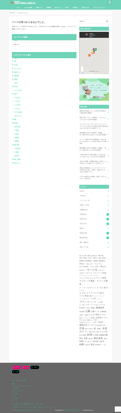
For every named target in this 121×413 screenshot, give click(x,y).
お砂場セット (82, 270)
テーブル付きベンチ (90, 287)
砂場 (89, 334)
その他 (15, 64)
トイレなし (82, 290)
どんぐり (101, 270)
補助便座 (90, 338)
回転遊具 (92, 317)
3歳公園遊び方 (93, 255)
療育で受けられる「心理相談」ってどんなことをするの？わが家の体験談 (93, 118)
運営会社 (75, 7)
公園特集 (48, 7)
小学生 (94, 322)
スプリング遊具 (100, 278)
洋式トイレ (83, 332)
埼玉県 (15, 86)
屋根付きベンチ (86, 325)
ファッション (17, 68)
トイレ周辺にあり (86, 296)
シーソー (96, 275)
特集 (90, 331)
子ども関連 (18, 112)
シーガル (90, 275)
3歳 (88, 255)
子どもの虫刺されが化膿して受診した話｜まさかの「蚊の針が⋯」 (93, 177)
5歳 (102, 255)
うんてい (98, 264)
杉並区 (17, 134)
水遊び (99, 329)
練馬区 (17, 137)
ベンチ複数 (100, 302)
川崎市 (17, 152)
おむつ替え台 (100, 266)
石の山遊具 (82, 335)
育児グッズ (58, 7)
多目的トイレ (102, 318)
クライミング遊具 (99, 273)
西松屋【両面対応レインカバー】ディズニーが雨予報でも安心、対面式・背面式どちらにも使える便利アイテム (93, 170)
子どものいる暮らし (86, 320)
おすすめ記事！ (84, 266)
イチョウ (88, 273)
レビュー (18, 108)
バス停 (93, 298)
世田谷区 (18, 126)
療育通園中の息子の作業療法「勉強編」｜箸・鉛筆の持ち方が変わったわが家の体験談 (93, 133)
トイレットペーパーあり (91, 293)
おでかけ (92, 266)
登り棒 (102, 331)
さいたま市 (18, 90)
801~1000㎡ (103, 258)
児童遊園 (81, 311)
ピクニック (99, 298)
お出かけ (18, 97)
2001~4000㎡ (99, 261)
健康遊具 (100, 307)
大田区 (17, 130)
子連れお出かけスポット (85, 322)
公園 (87, 311)
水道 (104, 328)
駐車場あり (98, 344)
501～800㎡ (93, 258)
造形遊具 (95, 341)
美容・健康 (16, 159)
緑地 (96, 335)
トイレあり (103, 287)
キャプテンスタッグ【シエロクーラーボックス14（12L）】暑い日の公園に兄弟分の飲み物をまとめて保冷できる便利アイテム (93, 126)
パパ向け (18, 101)
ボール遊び (82, 305)
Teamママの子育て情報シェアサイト (73, 410)
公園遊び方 (87, 315)
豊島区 (17, 141)
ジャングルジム (86, 278)
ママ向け (18, 104)
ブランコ (84, 301)
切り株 (93, 315)
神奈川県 (16, 144)
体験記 (88, 308)
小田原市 (18, 148)
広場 (81, 328)
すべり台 (92, 269)
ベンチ (93, 302)
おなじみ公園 (28, 7)
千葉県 (15, 79)
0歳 (80, 255)
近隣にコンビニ (85, 341)
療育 (93, 331)
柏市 (16, 83)
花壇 (86, 338)
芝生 (81, 338)
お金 (14, 61)
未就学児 (90, 328)
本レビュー (18, 115)
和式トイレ (100, 314)
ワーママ (102, 305)
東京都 (15, 123)
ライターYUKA (94, 305)
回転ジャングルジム (84, 317)
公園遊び (81, 314)
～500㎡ (104, 344)
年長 (104, 325)
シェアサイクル (83, 275)
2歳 (85, 255)
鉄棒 (81, 344)
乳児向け (82, 308)
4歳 (99, 255)
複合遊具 (98, 338)
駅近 (93, 344)
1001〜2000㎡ (86, 261)
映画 (14, 119)
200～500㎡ (83, 258)
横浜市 (17, 155)
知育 (105, 332)
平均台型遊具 (98, 325)
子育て (67, 7)
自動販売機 (103, 335)
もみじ (82, 273)
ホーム (18, 7)
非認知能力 (87, 344)
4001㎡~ (82, 264)
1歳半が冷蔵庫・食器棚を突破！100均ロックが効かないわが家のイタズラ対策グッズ (93, 162)
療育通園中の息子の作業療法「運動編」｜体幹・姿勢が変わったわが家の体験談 (93, 149)
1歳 (83, 255)
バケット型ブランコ (84, 298)
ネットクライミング (99, 296)
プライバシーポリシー (99, 7)
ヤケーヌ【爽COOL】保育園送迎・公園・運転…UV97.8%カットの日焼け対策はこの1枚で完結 (93, 141)
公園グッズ (39, 7)
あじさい (90, 264)
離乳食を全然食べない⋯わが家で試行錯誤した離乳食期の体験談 (93, 112)
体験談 (93, 308)
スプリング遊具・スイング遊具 (93, 282)
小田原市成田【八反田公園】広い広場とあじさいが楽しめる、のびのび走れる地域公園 (93, 155)
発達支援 (97, 331)
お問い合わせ (85, 7)
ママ (87, 305)
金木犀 (101, 341)
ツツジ (81, 287)
